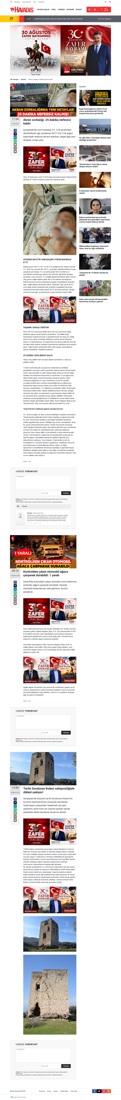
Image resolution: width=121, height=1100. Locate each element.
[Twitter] (15, 133)
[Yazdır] (15, 147)
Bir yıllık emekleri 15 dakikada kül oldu (46, 19)
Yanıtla (30, 523)
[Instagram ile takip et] (104, 1091)
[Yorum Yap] (15, 151)
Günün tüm (104, 19)
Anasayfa (15, 79)
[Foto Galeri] (110, 2)
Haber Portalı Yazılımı (19, 1097)
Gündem (61, 9)
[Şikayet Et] (68, 523)
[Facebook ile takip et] (94, 1091)
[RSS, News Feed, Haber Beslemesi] (108, 1091)
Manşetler (17, 2)
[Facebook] (15, 130)
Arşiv (34, 2)
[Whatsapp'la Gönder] (15, 140)
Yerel (53, 9)
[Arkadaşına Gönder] (15, 144)
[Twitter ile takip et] (99, 1091)
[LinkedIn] (15, 137)
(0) (36, 523)
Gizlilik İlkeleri (64, 1091)
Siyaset (79, 9)
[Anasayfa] (11, 2)
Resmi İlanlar (43, 9)
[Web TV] (105, 2)
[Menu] (89, 9)
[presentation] (16, 19)
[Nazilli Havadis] (22, 9)
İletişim (56, 1091)
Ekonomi (70, 9)
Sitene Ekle (41, 2)
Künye (49, 1091)
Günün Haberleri (26, 2)
